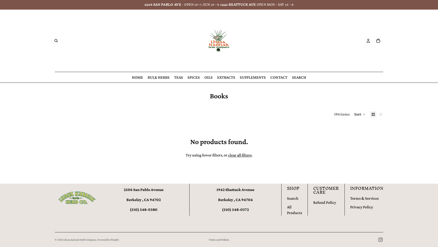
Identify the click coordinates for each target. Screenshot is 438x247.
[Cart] (378, 41)
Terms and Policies (219, 239)
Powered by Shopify (108, 239)
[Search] (56, 41)
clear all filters (240, 155)
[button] (359, 114)
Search (292, 198)
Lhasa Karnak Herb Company (80, 239)
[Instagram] (380, 239)
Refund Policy (324, 202)
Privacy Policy (361, 207)
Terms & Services (364, 198)
